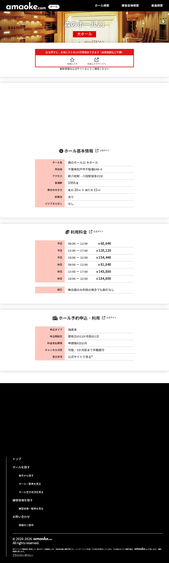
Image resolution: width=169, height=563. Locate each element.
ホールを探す (21, 467)
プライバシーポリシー (23, 555)
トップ (17, 459)
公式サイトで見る (79, 357)
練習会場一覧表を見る (31, 508)
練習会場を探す (23, 500)
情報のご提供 (26, 525)
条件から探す (26, 475)
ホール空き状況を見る (31, 492)
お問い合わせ (21, 517)
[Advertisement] (84, 114)
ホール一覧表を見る (30, 483)
